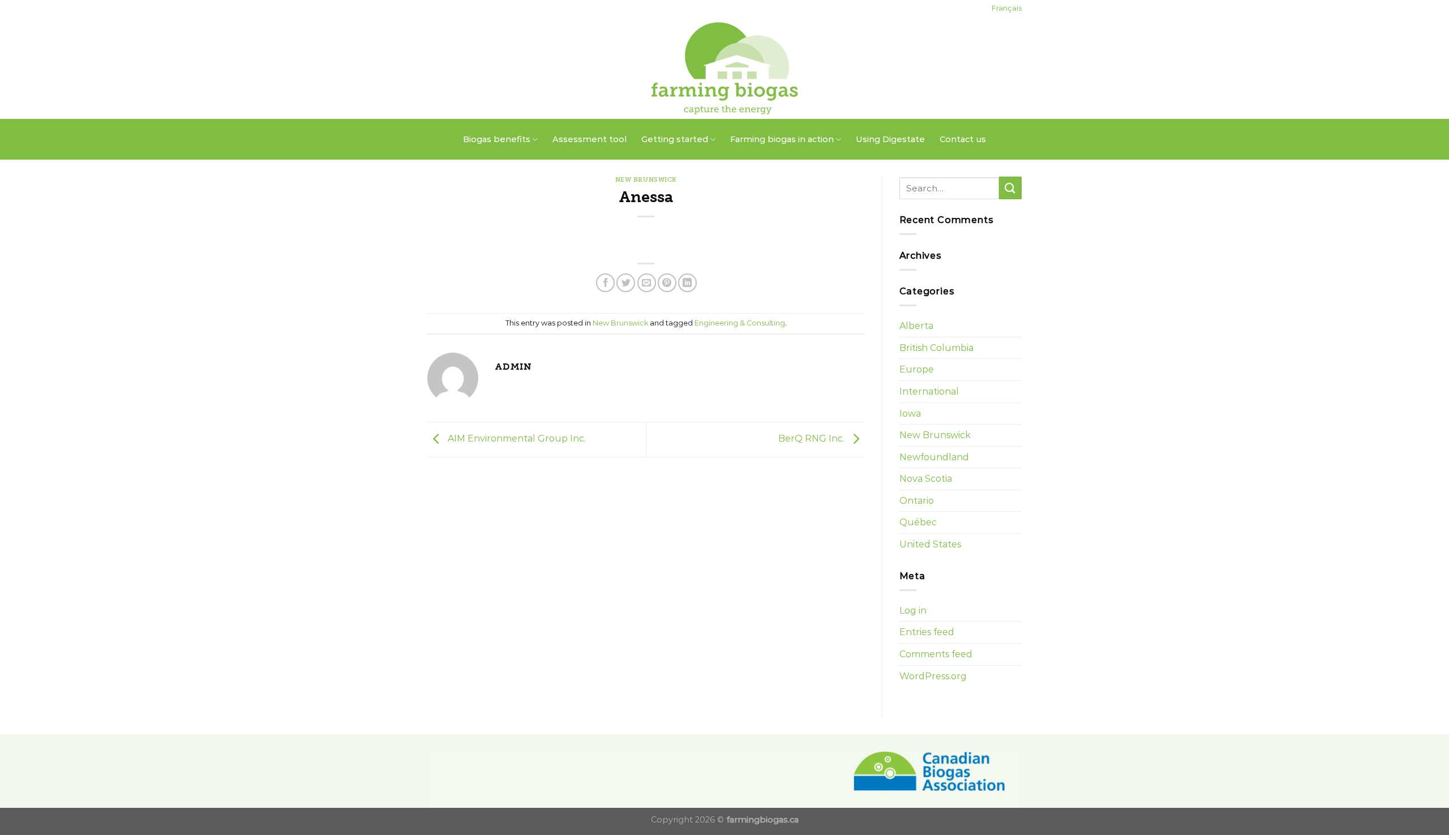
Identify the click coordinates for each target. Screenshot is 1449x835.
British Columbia (936, 347)
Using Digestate (890, 139)
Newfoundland (934, 457)
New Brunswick (646, 179)
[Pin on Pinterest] (667, 282)
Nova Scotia (925, 478)
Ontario (916, 500)
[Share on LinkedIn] (687, 282)
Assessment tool (589, 139)
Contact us (963, 139)
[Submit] (1010, 188)
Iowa (910, 413)
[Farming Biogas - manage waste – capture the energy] (725, 68)
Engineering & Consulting (740, 323)
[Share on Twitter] (625, 282)
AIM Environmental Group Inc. (515, 438)
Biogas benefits (496, 139)
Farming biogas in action (782, 139)
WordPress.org (933, 676)
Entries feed (926, 632)
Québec (918, 522)
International (929, 391)
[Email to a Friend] (646, 282)
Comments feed (935, 654)
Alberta (916, 325)
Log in (913, 610)
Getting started (674, 139)
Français (1007, 8)
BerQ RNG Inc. (812, 438)
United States (930, 544)
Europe (916, 369)
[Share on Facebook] (605, 282)
